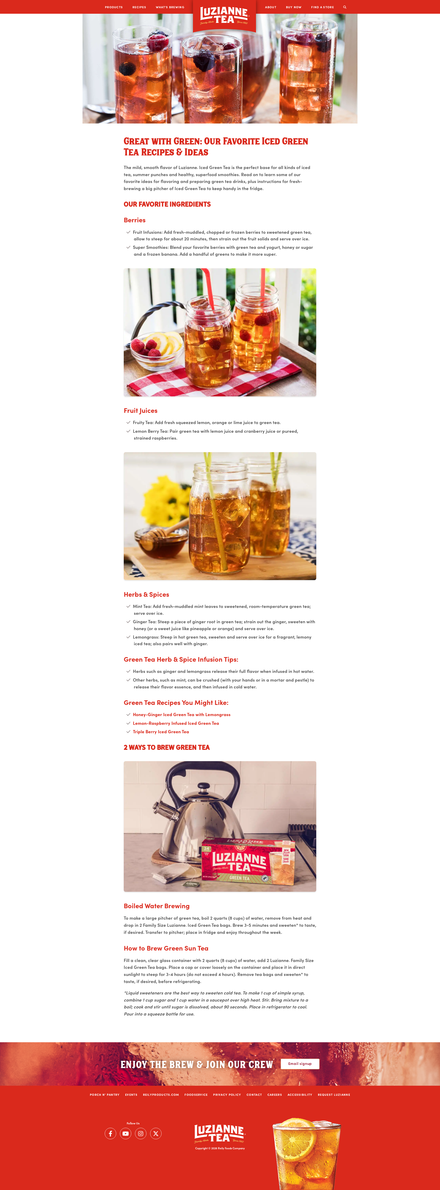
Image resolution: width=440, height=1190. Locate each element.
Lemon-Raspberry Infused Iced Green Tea (176, 723)
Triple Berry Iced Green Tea (161, 731)
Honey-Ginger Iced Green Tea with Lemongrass (182, 714)
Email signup (300, 1063)
